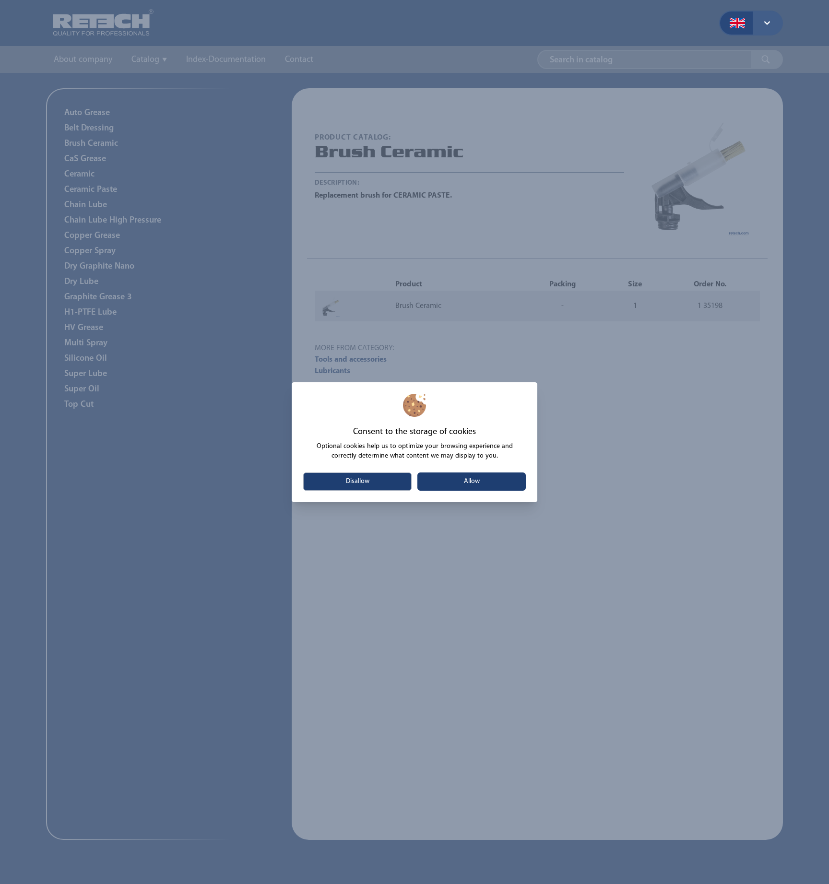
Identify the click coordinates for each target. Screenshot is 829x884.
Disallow (357, 481)
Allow (472, 481)
